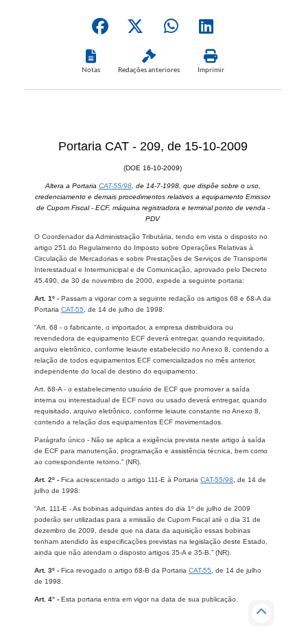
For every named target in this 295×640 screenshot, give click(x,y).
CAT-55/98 (115, 186)
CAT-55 (72, 309)
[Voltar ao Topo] (261, 613)
